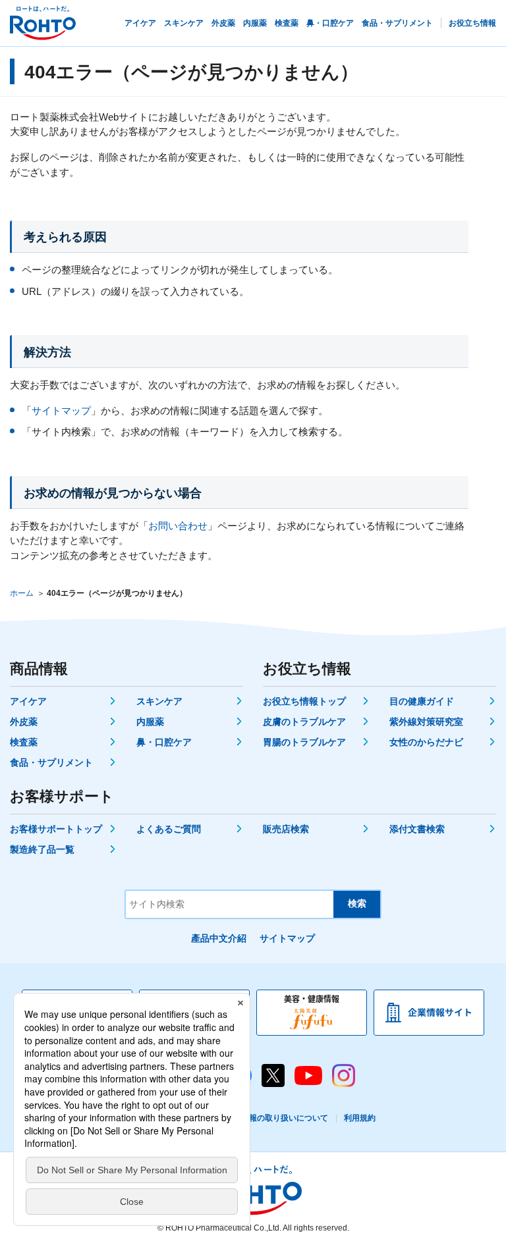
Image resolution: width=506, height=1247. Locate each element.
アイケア (28, 701)
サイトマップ (61, 410)
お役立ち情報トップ (304, 701)
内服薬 (150, 721)
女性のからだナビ (426, 742)
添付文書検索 (417, 829)
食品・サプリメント (51, 762)
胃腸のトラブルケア (304, 742)
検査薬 (24, 742)
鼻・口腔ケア (164, 742)
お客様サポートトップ (56, 829)
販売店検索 (286, 829)
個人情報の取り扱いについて (276, 1118)
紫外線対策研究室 (426, 721)
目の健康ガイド (421, 701)
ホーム (22, 593)
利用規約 (360, 1118)
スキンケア (159, 701)
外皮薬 (24, 721)
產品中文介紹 (218, 938)
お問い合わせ (178, 525)
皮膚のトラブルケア (304, 721)
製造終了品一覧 (42, 849)
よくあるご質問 (168, 829)
